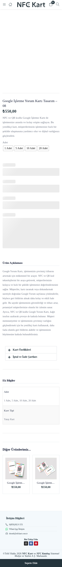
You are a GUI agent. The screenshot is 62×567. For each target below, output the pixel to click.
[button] (50, 4)
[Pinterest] (36, 543)
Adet (5, 142)
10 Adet (23, 400)
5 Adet (15, 400)
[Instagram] (26, 543)
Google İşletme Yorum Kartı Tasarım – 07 (46, 482)
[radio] (8, 148)
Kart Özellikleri (22, 349)
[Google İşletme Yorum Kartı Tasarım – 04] (16, 468)
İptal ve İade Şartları (25, 356)
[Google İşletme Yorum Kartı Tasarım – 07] (46, 468)
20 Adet (32, 400)
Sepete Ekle (31, 563)
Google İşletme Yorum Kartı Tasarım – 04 (16, 482)
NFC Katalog (43, 553)
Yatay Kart (9, 419)
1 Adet (7, 400)
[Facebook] (31, 543)
